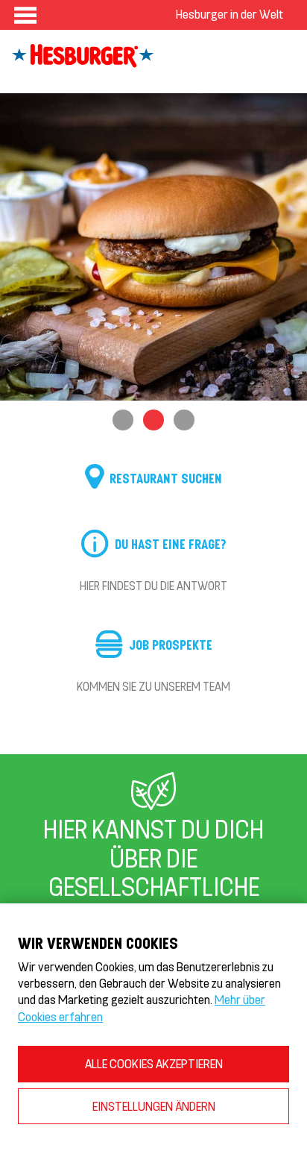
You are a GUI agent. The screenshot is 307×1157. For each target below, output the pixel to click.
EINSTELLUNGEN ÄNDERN (153, 1106)
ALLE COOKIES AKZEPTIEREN (154, 1063)
